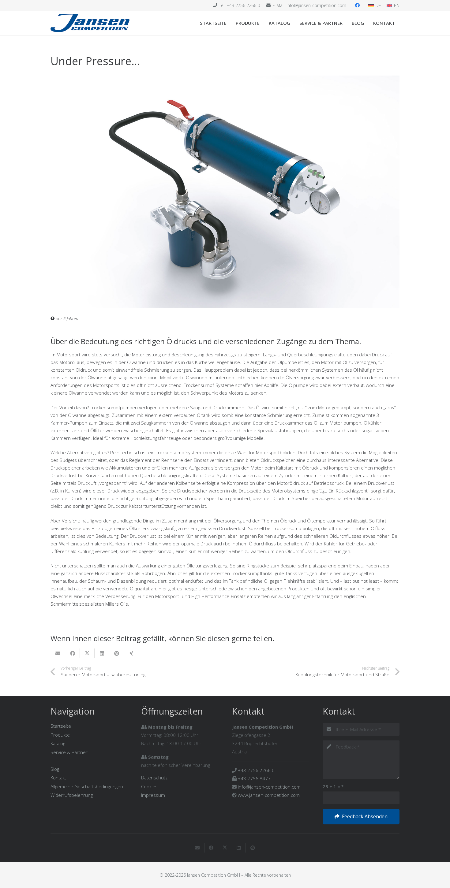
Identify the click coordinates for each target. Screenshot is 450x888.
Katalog (58, 743)
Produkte (60, 735)
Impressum (153, 795)
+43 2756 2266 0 (256, 770)
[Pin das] (116, 653)
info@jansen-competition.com (269, 787)
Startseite (61, 726)
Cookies (149, 786)
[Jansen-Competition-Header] (90, 23)
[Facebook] (357, 5)
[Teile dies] (72, 653)
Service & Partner (69, 752)
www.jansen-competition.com (269, 795)
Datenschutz (154, 778)
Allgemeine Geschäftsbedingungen (87, 786)
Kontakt (58, 778)
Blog (55, 769)
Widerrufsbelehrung (72, 795)
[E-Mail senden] (58, 653)
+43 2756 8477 (254, 778)
